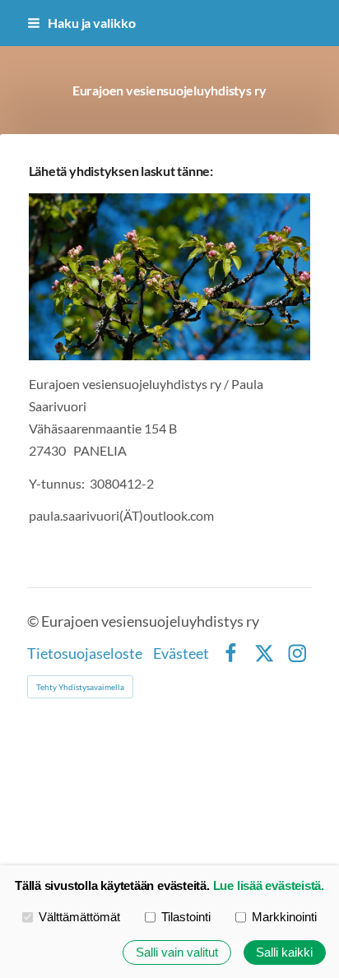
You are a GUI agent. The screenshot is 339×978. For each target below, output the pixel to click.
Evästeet (181, 654)
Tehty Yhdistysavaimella (80, 687)
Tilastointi (186, 917)
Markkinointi (284, 917)
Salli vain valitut (177, 952)
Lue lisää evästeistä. (268, 885)
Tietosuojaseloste (84, 654)
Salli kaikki (284, 952)
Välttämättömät (79, 917)
